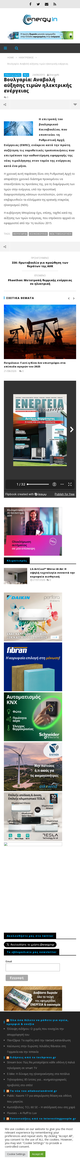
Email (9, 961)
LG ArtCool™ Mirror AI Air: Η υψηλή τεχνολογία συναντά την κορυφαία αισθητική (52, 572)
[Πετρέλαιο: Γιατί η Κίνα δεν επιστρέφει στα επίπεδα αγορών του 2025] (40, 332)
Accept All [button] (37, 1154)
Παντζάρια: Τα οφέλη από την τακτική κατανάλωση (39, 1040)
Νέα (26, 74)
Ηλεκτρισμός (13, 74)
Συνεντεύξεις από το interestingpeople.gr (43, 1118)
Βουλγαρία (20, 233)
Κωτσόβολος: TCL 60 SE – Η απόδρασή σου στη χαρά (41, 1107)
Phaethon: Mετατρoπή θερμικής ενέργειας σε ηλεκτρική (40, 280)
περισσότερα (75, 104)
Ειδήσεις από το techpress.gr (33, 1057)
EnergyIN (54, 75)
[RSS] (55, 4)
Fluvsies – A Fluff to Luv (22, 1113)
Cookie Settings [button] (16, 1154)
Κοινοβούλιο (38, 233)
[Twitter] (38, 4)
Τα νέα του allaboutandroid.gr (33, 1091)
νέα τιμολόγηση (60, 233)
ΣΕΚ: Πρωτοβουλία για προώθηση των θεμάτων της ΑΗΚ (40, 262)
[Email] (47, 4)
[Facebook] (30, 4)
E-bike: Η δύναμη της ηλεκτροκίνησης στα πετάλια (38, 1074)
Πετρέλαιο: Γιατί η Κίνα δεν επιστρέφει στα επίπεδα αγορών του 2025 (35, 364)
